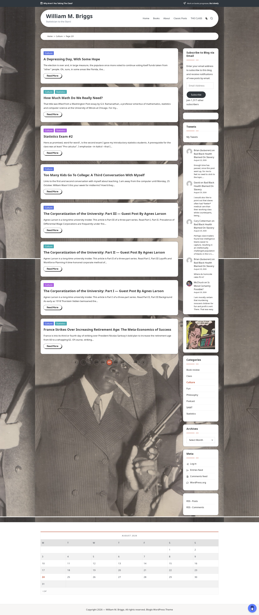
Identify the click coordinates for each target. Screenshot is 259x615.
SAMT (189, 407)
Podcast (190, 401)
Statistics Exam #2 (58, 136)
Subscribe (196, 94)
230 (103, 362)
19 (94, 570)
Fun (188, 388)
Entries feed (196, 469)
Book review (193, 369)
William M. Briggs (69, 16)
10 (43, 563)
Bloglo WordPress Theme (159, 609)
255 (135, 362)
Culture (48, 53)
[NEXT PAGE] (143, 362)
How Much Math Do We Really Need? (73, 98)
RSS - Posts (192, 501)
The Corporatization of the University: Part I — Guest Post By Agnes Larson (104, 291)
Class (189, 376)
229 (96, 362)
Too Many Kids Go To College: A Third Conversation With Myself (94, 175)
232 (115, 362)
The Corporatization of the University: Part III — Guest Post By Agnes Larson (105, 213)
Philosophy (192, 394)
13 (119, 563)
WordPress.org (198, 482)
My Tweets (192, 136)
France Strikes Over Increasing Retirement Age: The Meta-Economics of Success (107, 329)
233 (122, 362)
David (197, 182)
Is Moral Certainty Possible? (202, 286)
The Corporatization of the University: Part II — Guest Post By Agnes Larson (104, 252)
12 (94, 563)
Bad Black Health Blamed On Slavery (204, 155)
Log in (193, 463)
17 (43, 570)
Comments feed (198, 476)
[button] (76, 362)
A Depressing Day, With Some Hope (72, 59)
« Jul (44, 591)
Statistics (60, 91)
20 (119, 570)
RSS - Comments (195, 507)
